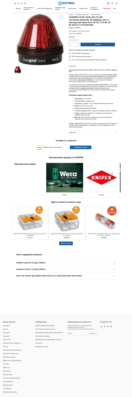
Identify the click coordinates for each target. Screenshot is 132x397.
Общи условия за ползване (44, 325)
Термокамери (8, 381)
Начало (71, 14)
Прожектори (7, 385)
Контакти (38, 343)
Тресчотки (7, 339)
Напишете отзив (80, 147)
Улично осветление (10, 392)
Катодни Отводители (10, 353)
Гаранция (72, 132)
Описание (72, 66)
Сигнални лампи (95, 14)
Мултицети (7, 371)
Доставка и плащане (42, 336)
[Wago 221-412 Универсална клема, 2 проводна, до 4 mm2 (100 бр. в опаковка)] (66, 219)
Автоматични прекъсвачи (12, 350)
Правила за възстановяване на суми (48, 339)
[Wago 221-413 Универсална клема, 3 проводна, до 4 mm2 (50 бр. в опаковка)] (30, 219)
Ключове (6, 332)
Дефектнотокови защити (12, 360)
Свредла (6, 336)
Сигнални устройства (82, 14)
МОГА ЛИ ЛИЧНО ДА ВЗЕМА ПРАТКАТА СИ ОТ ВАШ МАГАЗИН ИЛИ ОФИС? (49, 276)
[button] (29, 8)
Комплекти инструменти (12, 343)
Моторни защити (9, 357)
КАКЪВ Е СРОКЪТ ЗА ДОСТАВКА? (31, 269)
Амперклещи (7, 374)
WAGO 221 (6, 367)
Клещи (5, 329)
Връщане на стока (41, 346)
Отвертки (6, 325)
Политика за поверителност (45, 329)
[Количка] (116, 3)
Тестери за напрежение (11, 378)
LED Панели (7, 388)
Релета (5, 346)
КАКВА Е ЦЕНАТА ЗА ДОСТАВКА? (31, 263)
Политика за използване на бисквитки (49, 332)
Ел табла (6, 364)
